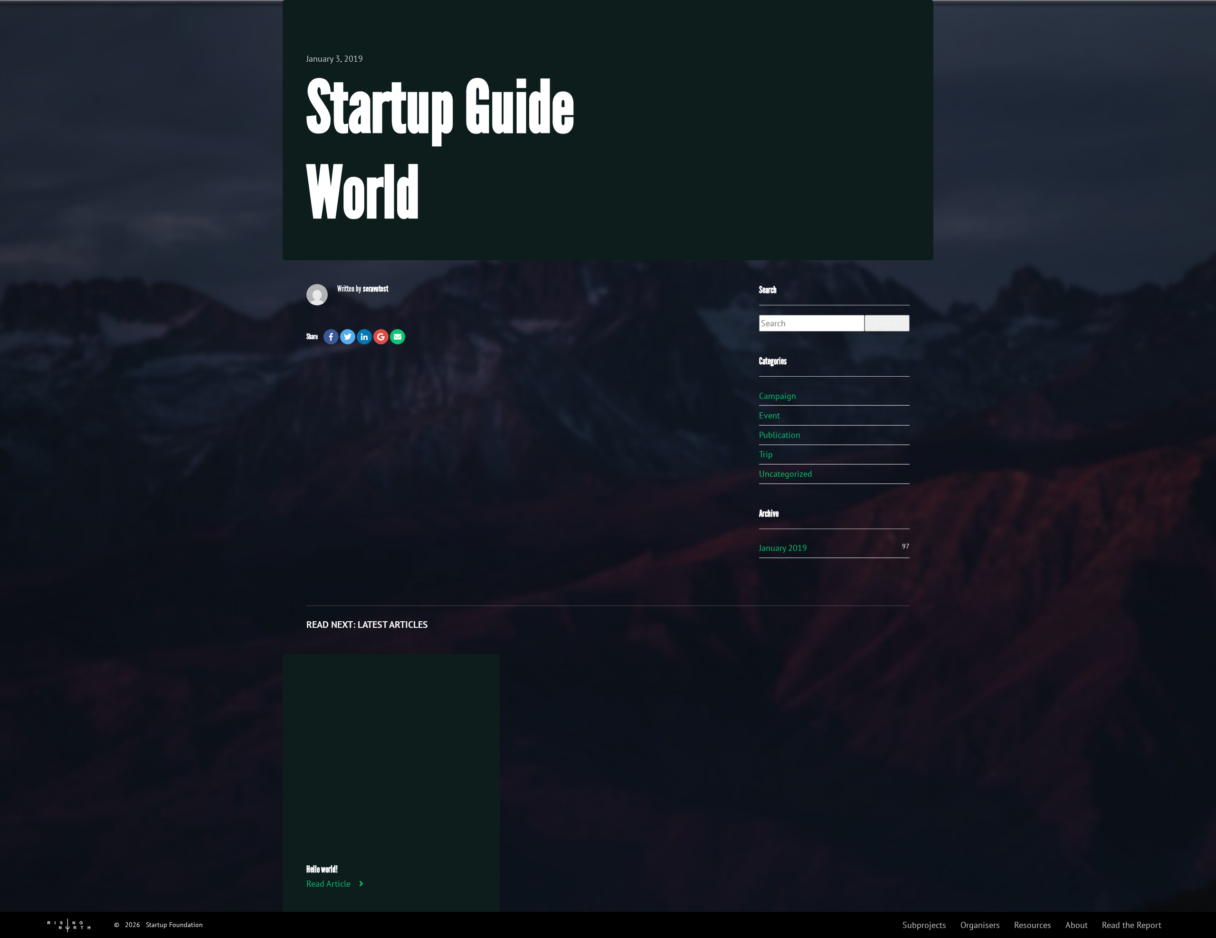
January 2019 (783, 547)
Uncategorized (785, 473)
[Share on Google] (381, 336)
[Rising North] (69, 924)
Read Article (328, 883)
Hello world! (322, 869)
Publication (779, 434)
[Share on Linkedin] (364, 336)
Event (769, 415)
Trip (766, 454)
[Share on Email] (397, 336)
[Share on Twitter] (347, 336)
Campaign (777, 395)
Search (886, 323)
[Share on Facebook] (331, 336)
